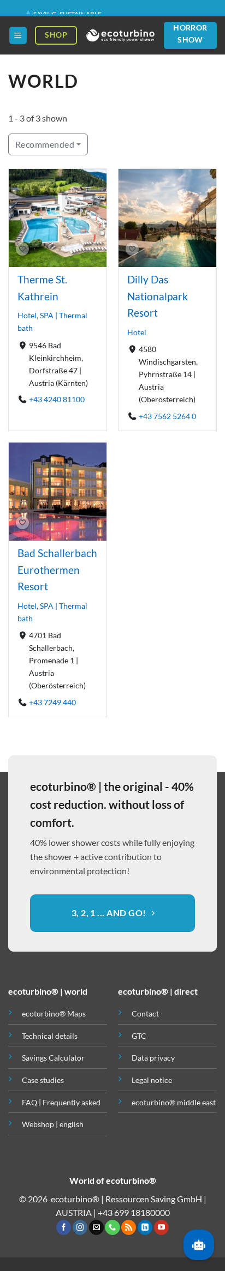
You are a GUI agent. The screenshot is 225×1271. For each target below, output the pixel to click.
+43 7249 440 (52, 701)
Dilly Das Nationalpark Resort (157, 296)
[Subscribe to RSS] (128, 1227)
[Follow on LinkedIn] (145, 1227)
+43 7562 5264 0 (167, 415)
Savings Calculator (53, 1057)
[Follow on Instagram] (80, 1227)
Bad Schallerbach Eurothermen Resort (57, 569)
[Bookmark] (22, 250)
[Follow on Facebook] (63, 1227)
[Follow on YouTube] (161, 1227)
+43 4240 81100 (57, 399)
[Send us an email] (96, 1227)
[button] (18, 36)
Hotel (27, 315)
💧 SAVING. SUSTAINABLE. (63, 11)
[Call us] (112, 1227)
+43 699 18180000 (134, 1212)
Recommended (44, 144)
